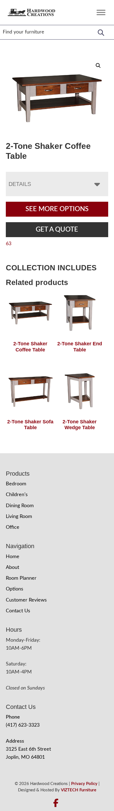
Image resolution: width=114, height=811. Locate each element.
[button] (98, 66)
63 (8, 243)
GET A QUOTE (57, 229)
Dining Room (20, 505)
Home (12, 556)
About (12, 567)
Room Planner (21, 578)
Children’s (17, 494)
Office (12, 527)
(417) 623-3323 (23, 725)
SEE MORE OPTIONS (57, 209)
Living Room (19, 516)
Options (14, 589)
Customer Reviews (26, 600)
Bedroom (16, 483)
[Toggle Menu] (101, 12)
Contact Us (18, 610)
